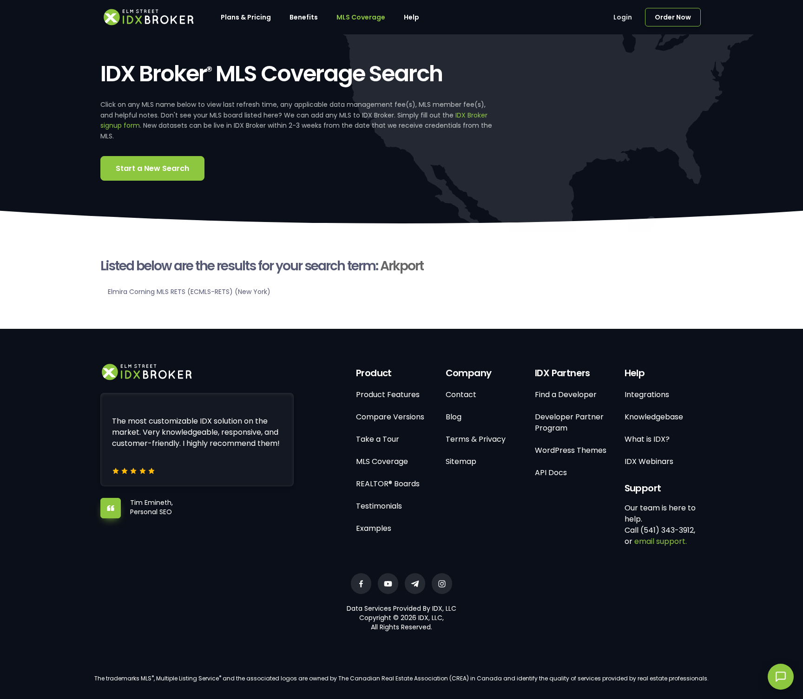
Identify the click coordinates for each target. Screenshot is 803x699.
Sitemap (461, 461)
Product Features (388, 394)
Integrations (647, 394)
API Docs (551, 472)
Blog (453, 417)
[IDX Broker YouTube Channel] (388, 583)
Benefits (304, 17)
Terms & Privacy (476, 439)
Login (622, 17)
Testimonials (379, 506)
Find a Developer (566, 394)
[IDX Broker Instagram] (442, 583)
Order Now (673, 17)
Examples (373, 528)
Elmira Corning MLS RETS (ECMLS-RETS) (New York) (189, 291)
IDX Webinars (649, 461)
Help (411, 17)
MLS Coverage (360, 17)
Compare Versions (390, 417)
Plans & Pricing (246, 17)
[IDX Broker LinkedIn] (415, 583)
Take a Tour (377, 439)
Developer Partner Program (569, 422)
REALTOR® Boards (388, 483)
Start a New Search (152, 168)
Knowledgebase (654, 417)
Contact (461, 394)
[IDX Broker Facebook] (361, 583)
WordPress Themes (570, 450)
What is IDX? (647, 439)
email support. (660, 541)
